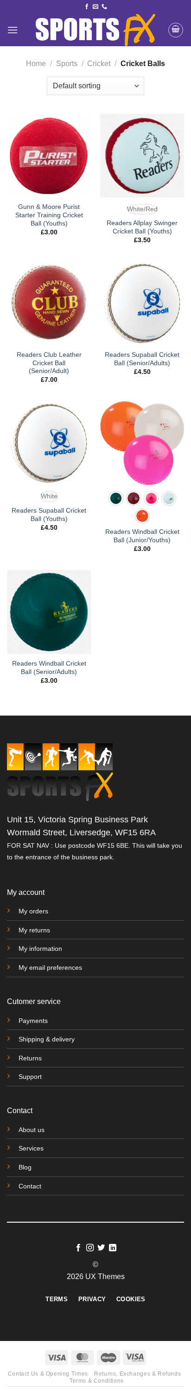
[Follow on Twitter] (101, 1248)
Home (36, 63)
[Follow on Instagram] (90, 1248)
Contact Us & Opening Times (48, 1374)
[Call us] (104, 7)
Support (30, 1076)
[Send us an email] (95, 7)
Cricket (98, 63)
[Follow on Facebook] (86, 7)
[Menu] (12, 29)
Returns (30, 1058)
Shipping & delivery (47, 1039)
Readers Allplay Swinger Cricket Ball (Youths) (142, 227)
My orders (33, 911)
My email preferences (50, 967)
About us (32, 1129)
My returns (34, 930)
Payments (33, 1020)
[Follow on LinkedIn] (112, 1248)
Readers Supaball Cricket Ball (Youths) (49, 514)
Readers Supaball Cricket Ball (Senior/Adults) (142, 359)
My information (40, 948)
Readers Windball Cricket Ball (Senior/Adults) (49, 667)
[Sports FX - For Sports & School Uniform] (95, 30)
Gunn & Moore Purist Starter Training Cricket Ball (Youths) (49, 215)
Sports (66, 63)
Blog (25, 1167)
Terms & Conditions (97, 1381)
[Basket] (175, 30)
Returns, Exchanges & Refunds (137, 1374)
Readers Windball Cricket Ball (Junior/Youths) (142, 536)
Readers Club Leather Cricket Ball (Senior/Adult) (49, 362)
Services (31, 1148)
